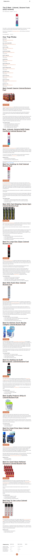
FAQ (10, 549)
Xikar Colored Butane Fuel (8, 60)
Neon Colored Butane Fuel (8, 76)
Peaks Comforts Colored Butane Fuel (10, 44)
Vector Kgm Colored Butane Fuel (9, 52)
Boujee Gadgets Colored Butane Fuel (10, 64)
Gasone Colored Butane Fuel (8, 40)
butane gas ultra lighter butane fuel (15, 455)
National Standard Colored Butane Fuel (10, 80)
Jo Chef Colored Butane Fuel (8, 48)
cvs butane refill (14, 155)
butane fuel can (16, 274)
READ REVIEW (5, 41)
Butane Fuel (15, 11)
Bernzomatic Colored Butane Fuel (9, 68)
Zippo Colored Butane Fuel (8, 56)
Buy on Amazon (6, 104)
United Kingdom (20, 546)
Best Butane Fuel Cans (16, 31)
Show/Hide (11, 34)
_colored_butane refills (10, 162)
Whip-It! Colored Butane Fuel (8, 72)
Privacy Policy (12, 546)
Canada (19, 547)
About (11, 547)
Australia (19, 549)
